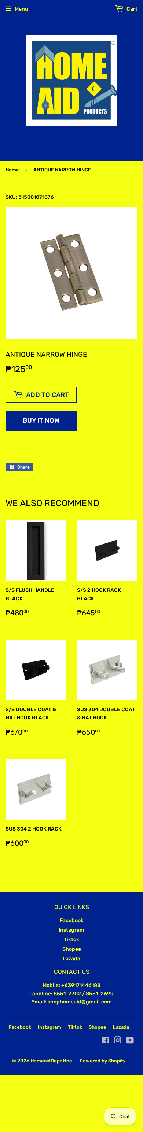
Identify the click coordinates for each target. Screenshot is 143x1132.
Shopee (71, 949)
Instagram (71, 930)
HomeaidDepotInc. (51, 1061)
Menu (21, 9)
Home (12, 169)
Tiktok (71, 939)
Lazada (71, 958)
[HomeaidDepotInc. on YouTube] (130, 1041)
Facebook (72, 920)
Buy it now (41, 420)
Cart (131, 9)
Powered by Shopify (102, 1061)
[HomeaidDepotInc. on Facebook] (105, 1041)
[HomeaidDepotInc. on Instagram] (117, 1041)
